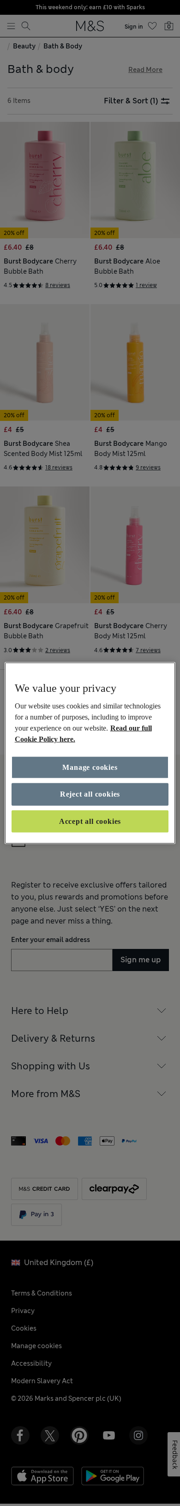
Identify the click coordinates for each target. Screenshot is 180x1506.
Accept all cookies (90, 821)
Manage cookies (89, 767)
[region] (90, 753)
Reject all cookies (90, 794)
